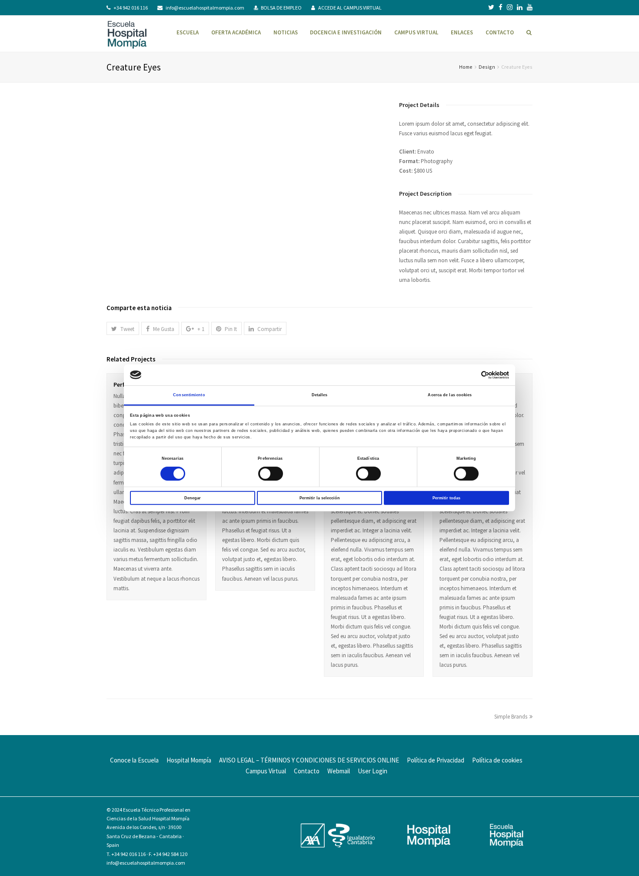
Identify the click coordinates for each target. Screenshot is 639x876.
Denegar (192, 497)
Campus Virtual (266, 771)
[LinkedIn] (520, 7)
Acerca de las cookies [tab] (450, 395)
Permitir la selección (320, 497)
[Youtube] (529, 7)
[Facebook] (501, 7)
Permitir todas (446, 497)
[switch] (270, 474)
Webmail (338, 771)
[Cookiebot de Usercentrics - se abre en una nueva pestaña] (471, 375)
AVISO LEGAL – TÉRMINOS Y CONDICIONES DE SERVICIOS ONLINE (309, 760)
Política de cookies (497, 760)
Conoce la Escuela (134, 760)
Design (487, 67)
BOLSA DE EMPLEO (281, 7)
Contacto (307, 771)
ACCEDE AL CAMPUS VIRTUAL (350, 7)
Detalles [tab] (320, 395)
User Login (372, 771)
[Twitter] (491, 7)
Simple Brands (510, 716)
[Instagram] (510, 7)
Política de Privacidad (435, 760)
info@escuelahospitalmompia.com (205, 7)
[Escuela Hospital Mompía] (127, 33)
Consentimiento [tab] (189, 395)
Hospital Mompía (188, 760)
